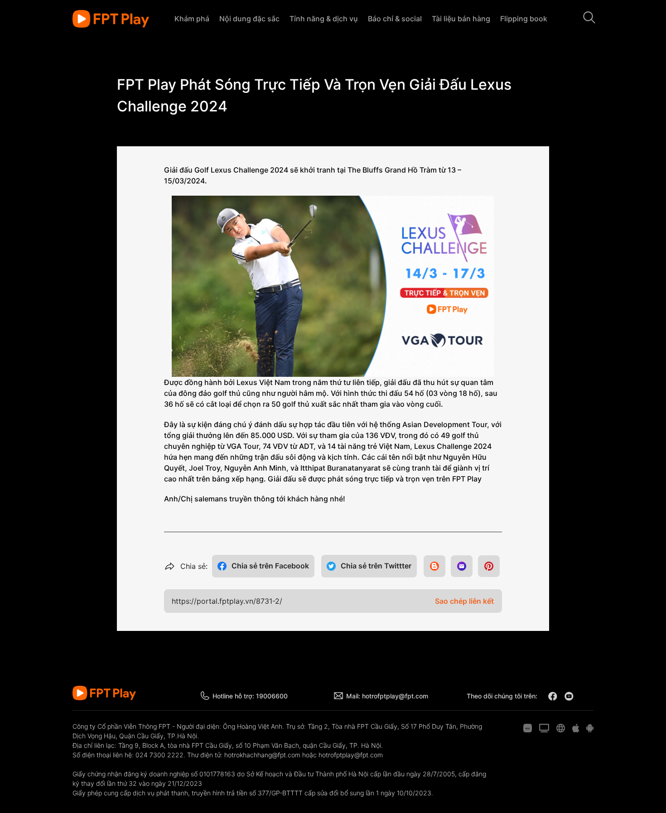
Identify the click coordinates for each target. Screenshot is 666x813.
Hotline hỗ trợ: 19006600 (250, 696)
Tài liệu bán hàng (461, 18)
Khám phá (191, 18)
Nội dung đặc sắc (249, 18)
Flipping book (523, 18)
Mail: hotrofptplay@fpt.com (387, 696)
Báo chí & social (395, 18)
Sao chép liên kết (464, 601)
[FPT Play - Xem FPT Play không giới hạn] (110, 19)
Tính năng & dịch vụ (324, 18)
